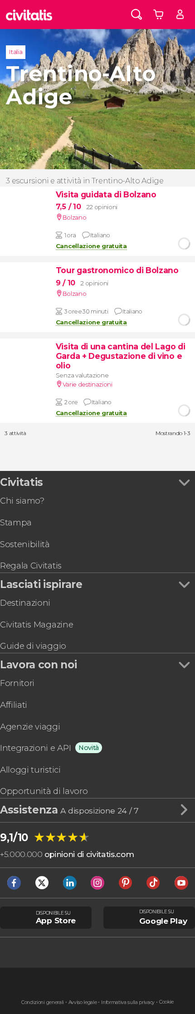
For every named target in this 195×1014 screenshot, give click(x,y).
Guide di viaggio (33, 646)
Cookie (166, 1002)
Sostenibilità (25, 544)
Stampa (16, 522)
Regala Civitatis (31, 565)
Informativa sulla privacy (128, 1002)
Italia (15, 51)
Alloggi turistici (30, 769)
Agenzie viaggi (30, 726)
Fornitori (17, 683)
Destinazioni (25, 603)
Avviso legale (82, 1002)
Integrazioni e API (35, 748)
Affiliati (13, 705)
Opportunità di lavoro (44, 791)
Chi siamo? (22, 500)
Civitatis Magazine (36, 624)
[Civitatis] (29, 14)
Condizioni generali (42, 1002)
